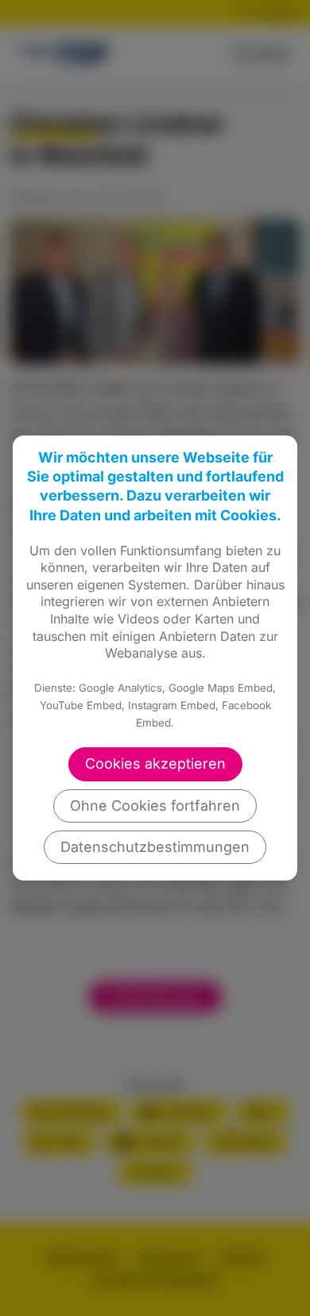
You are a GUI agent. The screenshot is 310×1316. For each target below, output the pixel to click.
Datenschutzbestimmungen (155, 846)
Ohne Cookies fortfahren (155, 805)
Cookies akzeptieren (155, 763)
